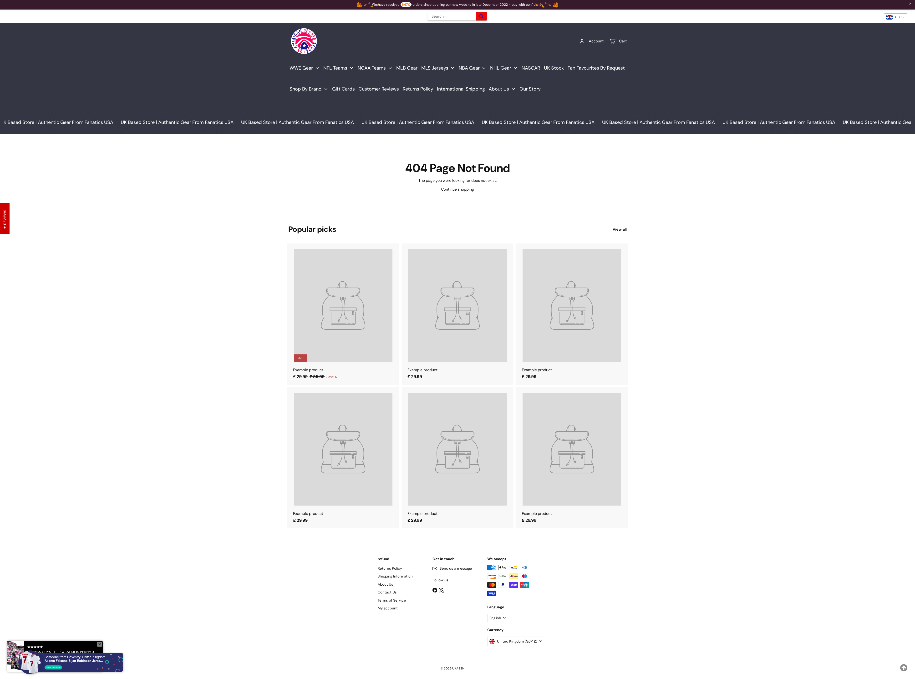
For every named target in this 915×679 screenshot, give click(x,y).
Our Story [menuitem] (530, 89)
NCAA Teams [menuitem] (372, 68)
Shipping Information (395, 576)
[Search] (481, 16)
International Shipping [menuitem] (461, 89)
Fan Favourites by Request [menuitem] (596, 68)
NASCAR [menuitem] (531, 68)
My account (388, 608)
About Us (385, 584)
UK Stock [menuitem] (554, 68)
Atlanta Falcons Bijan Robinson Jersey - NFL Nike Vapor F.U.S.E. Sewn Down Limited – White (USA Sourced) (74, 661)
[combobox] (895, 17)
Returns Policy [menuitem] (418, 89)
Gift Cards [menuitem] (343, 89)
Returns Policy (390, 568)
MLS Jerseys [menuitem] (434, 68)
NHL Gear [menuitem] (500, 68)
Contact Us (387, 592)
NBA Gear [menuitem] (469, 68)
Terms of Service (392, 600)
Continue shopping (457, 189)
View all (620, 229)
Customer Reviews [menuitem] (379, 89)
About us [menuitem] (499, 89)
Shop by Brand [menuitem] (306, 89)
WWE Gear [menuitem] (301, 68)
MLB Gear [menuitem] (406, 68)
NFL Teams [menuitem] (335, 68)
